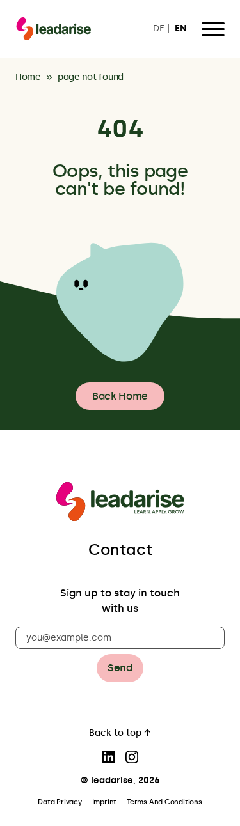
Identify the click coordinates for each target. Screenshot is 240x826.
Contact (120, 549)
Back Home (120, 396)
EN (180, 29)
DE (158, 29)
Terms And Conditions (164, 802)
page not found (91, 77)
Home (28, 77)
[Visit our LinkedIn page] (108, 757)
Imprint (104, 802)
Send (120, 668)
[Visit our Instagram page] (131, 757)
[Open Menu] (213, 29)
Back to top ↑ (120, 733)
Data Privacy (59, 802)
